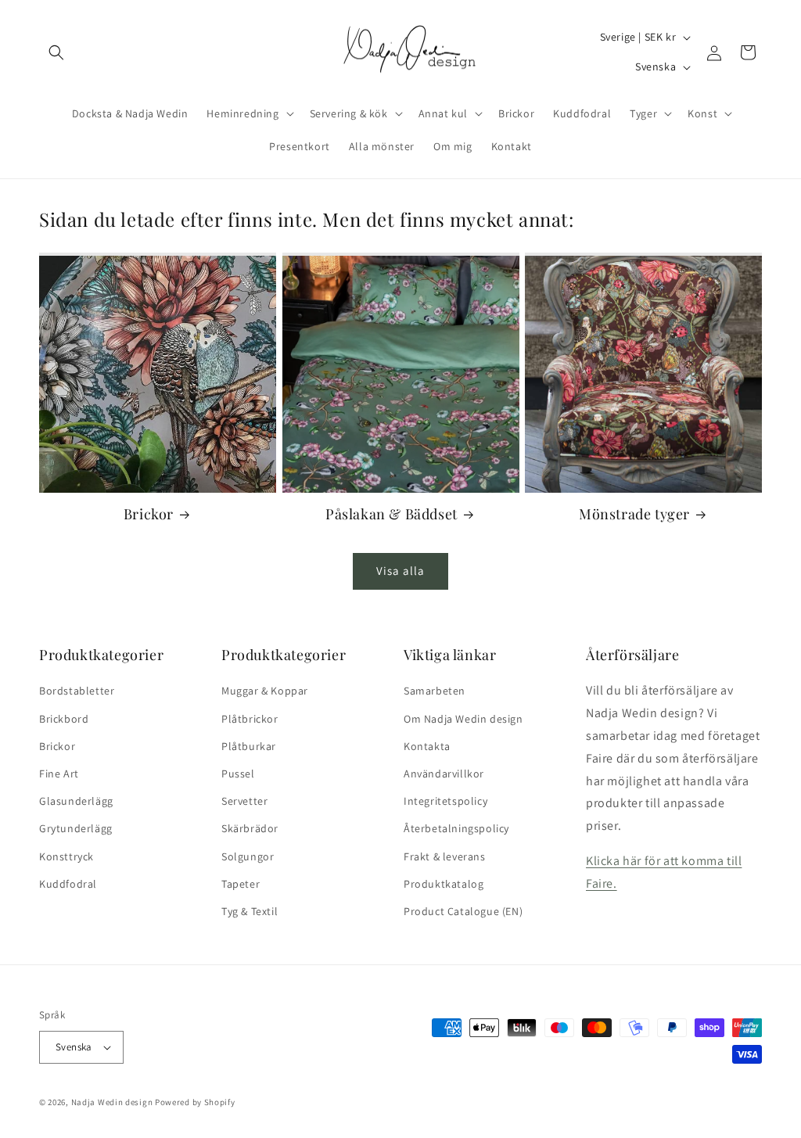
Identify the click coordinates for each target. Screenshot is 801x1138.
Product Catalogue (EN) (463, 911)
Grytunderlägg (76, 828)
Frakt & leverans (445, 856)
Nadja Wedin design (112, 1102)
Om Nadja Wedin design (463, 719)
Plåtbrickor (249, 719)
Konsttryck (66, 856)
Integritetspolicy (445, 801)
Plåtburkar (248, 746)
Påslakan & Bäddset (391, 514)
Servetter (244, 801)
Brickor (149, 514)
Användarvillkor (444, 773)
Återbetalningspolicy (456, 828)
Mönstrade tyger (634, 514)
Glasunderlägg (76, 801)
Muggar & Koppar (264, 691)
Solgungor (247, 856)
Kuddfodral (68, 884)
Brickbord (63, 719)
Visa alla (400, 570)
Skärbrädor (249, 828)
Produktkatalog (443, 884)
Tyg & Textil (249, 911)
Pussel (238, 773)
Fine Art (59, 773)
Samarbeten (434, 691)
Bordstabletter (76, 691)
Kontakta (427, 746)
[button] (56, 52)
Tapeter (240, 884)
